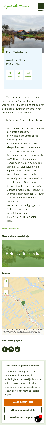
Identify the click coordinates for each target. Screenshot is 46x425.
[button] (23, 303)
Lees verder (9, 228)
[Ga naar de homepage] (16, 6)
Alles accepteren (23, 402)
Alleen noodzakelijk (23, 409)
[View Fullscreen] (6, 292)
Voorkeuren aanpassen (23, 417)
